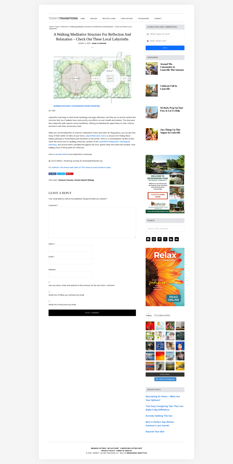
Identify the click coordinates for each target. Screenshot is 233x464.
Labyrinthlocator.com (95, 135)
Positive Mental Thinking (84, 180)
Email (51, 256)
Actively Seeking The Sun (159, 415)
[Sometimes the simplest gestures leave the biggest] (170, 346)
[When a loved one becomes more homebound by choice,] (180, 346)
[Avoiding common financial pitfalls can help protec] (160, 366)
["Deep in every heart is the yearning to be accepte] (170, 366)
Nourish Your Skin (155, 431)
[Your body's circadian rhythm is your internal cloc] (170, 335)
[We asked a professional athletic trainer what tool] (150, 366)
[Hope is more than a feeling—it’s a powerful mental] (180, 366)
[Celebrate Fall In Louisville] (152, 90)
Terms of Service (124, 451)
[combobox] (165, 34)
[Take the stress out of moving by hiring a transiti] (170, 356)
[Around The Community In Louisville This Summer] (152, 68)
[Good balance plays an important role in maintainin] (160, 346)
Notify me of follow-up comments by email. (66, 295)
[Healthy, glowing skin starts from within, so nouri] (160, 325)
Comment (53, 205)
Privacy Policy (108, 451)
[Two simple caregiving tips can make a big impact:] (150, 325)
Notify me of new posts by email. (62, 304)
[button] (167, 16)
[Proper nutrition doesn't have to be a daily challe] (150, 335)
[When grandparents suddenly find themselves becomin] (170, 325)
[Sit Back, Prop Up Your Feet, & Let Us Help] (152, 112)
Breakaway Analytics (137, 453)
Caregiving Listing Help (131, 448)
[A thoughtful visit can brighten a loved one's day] (180, 325)
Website (52, 269)
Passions (69, 180)
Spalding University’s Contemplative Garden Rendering (76, 106)
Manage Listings (98, 448)
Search (165, 48)
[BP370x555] (165, 156)
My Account (113, 448)
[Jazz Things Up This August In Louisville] (152, 134)
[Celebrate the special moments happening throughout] (160, 335)
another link (60, 154)
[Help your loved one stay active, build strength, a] (150, 356)
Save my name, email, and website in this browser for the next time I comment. (82, 285)
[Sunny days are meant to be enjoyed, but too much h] (160, 356)
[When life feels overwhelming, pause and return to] (180, 335)
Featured (62, 180)
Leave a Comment (99, 43)
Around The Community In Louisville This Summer (172, 67)
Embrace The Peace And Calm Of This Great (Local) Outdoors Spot (81, 167)
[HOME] (63, 18)
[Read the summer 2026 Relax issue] (165, 249)
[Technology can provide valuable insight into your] (150, 346)
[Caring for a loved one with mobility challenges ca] (180, 356)
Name (52, 244)
